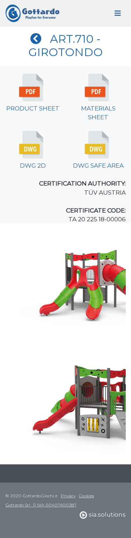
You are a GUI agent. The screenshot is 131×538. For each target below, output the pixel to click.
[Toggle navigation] (117, 13)
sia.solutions (106, 514)
